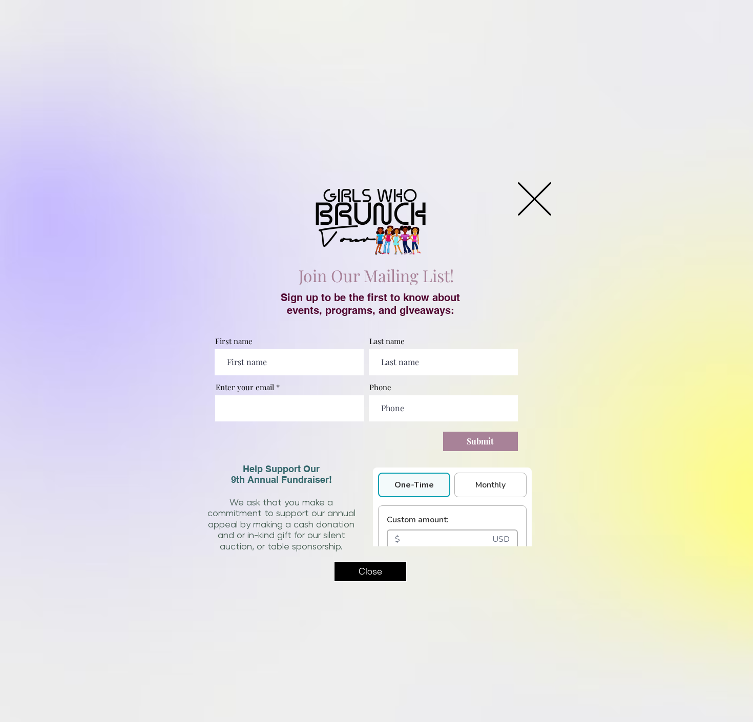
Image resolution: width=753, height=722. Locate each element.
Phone (380, 387)
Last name (387, 341)
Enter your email (245, 387)
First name (234, 341)
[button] (534, 199)
